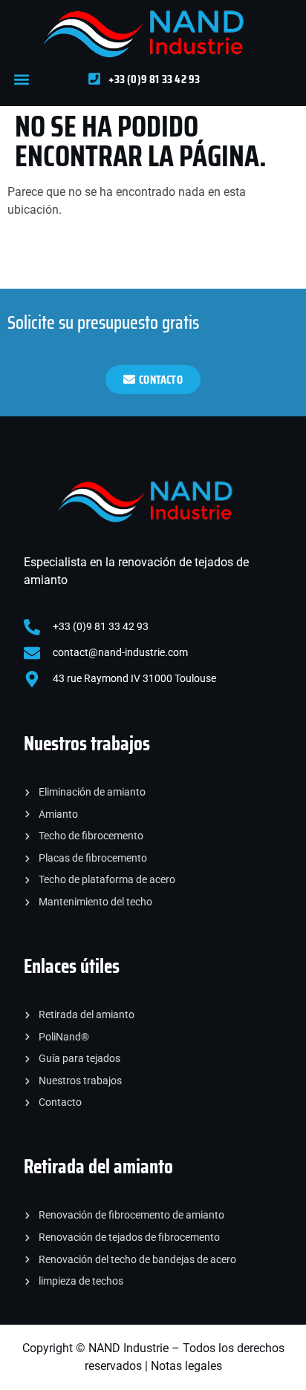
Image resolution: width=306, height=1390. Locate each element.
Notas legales (186, 1366)
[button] (21, 79)
